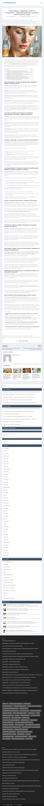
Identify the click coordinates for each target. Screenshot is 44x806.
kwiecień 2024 (5, 479)
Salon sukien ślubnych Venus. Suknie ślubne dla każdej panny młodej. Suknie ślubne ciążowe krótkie (20, 759)
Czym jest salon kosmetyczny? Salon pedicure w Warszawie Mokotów (15, 669)
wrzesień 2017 (5, 544)
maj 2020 (5, 513)
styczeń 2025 (5, 461)
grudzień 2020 (6, 500)
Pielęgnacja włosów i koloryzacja (9, 585)
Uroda (4, 595)
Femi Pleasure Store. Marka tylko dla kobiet (10, 788)
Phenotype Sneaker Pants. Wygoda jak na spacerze (11, 772)
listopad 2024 (5, 466)
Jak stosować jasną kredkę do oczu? (9, 640)
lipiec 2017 (5, 550)
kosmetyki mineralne (7, 713)
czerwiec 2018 (5, 521)
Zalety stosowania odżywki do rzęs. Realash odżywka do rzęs (13, 659)
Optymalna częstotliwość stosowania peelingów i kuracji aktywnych (17, 76)
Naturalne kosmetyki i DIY (8, 574)
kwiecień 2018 (5, 526)
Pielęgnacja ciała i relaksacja (8, 579)
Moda (4, 572)
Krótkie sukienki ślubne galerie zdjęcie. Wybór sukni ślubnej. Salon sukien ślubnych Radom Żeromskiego (21, 785)
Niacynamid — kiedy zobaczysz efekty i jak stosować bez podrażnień (20, 621)
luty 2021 (5, 495)
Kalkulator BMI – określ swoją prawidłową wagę (11, 661)
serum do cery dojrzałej (8, 729)
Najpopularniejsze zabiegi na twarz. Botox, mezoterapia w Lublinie (14, 666)
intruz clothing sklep (24, 710)
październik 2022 (6, 487)
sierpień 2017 (5, 547)
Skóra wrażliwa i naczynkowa (8, 590)
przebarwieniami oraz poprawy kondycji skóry (19, 107)
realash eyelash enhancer (8, 724)
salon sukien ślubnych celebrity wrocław (11, 727)
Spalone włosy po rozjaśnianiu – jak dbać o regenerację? (17, 608)
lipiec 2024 (5, 476)
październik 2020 (6, 505)
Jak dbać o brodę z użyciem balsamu (9, 651)
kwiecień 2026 (5, 448)
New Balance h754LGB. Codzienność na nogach (11, 751)
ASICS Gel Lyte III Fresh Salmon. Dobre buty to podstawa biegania (14, 757)
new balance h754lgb (25, 715)
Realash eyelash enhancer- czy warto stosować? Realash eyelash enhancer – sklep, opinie (20, 419)
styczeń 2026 (5, 453)
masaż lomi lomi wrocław (8, 715)
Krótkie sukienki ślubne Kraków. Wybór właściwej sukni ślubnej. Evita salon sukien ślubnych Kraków (21, 408)
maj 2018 (5, 524)
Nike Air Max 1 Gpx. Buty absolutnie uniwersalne (12, 421)
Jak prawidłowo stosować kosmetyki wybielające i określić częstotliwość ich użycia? (19, 74)
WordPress (20, 804)
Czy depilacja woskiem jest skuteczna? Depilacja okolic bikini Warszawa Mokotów (18, 411)
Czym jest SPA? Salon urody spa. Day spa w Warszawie (12, 645)
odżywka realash (25, 717)
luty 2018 (5, 531)
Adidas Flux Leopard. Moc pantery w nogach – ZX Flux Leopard (14, 799)
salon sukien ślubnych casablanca (32, 724)
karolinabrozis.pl (13, 16)
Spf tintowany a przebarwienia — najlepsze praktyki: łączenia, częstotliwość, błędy (19, 394)
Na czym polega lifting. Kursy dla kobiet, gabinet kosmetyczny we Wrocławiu (17, 416)
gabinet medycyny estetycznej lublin (10, 710)
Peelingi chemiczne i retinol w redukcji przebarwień (14, 73)
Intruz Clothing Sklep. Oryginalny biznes (9, 778)
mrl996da (17, 715)
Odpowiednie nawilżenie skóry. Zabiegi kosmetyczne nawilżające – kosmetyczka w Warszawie (19, 690)
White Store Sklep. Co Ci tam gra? (8, 783)
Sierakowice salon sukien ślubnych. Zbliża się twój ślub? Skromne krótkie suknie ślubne (18, 791)
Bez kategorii (5, 564)
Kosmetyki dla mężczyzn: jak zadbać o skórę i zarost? (17, 613)
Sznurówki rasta (20, 734)
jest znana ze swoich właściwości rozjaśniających (17, 95)
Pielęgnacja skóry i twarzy (8, 582)
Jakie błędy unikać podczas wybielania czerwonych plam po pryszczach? (17, 77)
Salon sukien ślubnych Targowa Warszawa (31, 727)
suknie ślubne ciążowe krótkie (9, 731)
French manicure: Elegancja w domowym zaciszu (11, 664)
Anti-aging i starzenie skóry (8, 561)
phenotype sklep (33, 720)
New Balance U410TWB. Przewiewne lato (9, 796)
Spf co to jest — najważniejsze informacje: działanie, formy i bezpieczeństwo (17, 399)
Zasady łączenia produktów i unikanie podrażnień (14, 75)
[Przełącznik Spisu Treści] (31, 69)
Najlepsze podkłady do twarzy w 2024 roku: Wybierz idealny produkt (19, 630)
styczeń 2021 (5, 497)
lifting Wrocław (31, 713)
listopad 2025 (5, 458)
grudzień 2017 (6, 537)
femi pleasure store (24, 708)
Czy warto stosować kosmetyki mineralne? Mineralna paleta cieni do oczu (16, 685)
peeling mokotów (25, 720)
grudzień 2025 (6, 456)
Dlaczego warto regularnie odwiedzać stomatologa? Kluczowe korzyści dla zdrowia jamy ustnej (21, 391)
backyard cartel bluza (7, 706)
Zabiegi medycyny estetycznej (9, 598)
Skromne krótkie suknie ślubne (21, 729)
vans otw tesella (32, 736)
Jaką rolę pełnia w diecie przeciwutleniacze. (11, 413)
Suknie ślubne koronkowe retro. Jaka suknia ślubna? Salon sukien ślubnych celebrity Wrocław (19, 754)
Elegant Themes (10, 804)
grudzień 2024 (6, 463)
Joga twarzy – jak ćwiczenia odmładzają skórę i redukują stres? (18, 626)
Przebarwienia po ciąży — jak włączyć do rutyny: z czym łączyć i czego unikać (36, 376)
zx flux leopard (29, 738)
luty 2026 (5, 450)
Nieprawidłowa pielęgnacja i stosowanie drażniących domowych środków (18, 78)
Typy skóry (5, 593)
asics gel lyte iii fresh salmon (16, 703)
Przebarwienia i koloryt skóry (26, 16)
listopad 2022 (5, 484)
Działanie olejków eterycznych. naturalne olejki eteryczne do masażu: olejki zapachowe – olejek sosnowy (22, 674)
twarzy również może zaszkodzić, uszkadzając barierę (30, 286)
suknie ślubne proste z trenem (9, 734)
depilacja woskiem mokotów (20, 706)
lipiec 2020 (5, 510)
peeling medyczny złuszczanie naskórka (11, 720)
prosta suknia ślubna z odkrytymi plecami (24, 722)
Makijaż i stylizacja (6, 569)
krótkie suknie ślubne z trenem (19, 713)
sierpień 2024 (5, 474)
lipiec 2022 (5, 490)
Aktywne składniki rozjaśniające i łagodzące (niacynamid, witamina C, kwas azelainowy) (19, 72)
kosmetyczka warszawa (36, 710)
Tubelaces (28, 734)
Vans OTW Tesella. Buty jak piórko (8, 765)
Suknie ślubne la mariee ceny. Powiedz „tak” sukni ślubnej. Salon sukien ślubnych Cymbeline (19, 749)
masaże (37, 713)
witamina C (18, 63)
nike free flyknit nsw (16, 717)
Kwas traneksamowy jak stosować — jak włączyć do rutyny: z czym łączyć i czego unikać (17, 376)
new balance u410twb (35, 715)
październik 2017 (6, 542)
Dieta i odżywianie (6, 566)
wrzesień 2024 (5, 471)
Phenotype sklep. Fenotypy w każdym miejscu (11, 424)
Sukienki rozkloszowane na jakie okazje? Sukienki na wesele (13, 762)
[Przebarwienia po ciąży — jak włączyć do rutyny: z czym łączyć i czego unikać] (36, 370)
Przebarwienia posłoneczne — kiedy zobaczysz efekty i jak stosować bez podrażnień (21, 322)
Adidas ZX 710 (5, 703)
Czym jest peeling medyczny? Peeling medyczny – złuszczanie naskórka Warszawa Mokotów (19, 687)
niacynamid (14, 63)
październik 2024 (6, 469)
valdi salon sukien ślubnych (21, 736)
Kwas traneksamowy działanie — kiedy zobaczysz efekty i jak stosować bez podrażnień (22, 326)
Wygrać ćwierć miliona (11, 617)
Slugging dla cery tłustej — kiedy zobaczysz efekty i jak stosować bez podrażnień (18, 397)
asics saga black (27, 703)
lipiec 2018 (5, 518)
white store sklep (6, 738)
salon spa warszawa (19, 724)
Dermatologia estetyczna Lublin (34, 706)
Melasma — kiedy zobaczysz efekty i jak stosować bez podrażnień (18, 317)
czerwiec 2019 (5, 516)
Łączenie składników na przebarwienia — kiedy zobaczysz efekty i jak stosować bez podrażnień (7, 376)
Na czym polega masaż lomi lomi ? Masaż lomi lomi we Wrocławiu (14, 693)
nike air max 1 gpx (6, 717)
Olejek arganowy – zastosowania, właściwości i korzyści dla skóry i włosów (16, 682)
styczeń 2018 (5, 534)
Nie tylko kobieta (6, 577)
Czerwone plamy (7, 59)
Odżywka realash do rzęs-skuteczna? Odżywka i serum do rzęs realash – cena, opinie (18, 643)
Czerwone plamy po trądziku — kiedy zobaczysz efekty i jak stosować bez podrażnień (19, 402)
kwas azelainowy (24, 63)
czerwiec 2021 (5, 492)
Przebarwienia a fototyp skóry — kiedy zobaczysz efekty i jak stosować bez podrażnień (27, 376)
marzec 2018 (5, 529)
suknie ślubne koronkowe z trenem (24, 731)
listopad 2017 (5, 539)
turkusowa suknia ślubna (8, 736)
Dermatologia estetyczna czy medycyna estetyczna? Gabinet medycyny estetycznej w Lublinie (20, 648)
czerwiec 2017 (5, 552)
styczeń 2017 (5, 555)
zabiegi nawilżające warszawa (18, 738)
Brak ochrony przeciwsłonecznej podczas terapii (14, 79)
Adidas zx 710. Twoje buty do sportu (9, 775)
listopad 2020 (5, 503)
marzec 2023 (5, 482)
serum (30, 105)
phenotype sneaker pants (8, 722)
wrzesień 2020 (5, 508)
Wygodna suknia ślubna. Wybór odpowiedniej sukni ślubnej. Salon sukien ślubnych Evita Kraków (20, 770)
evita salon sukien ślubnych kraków (10, 708)
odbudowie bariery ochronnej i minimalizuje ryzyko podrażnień (19, 211)
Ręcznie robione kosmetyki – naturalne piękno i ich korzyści (18, 604)
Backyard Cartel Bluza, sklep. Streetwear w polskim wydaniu (13, 767)
